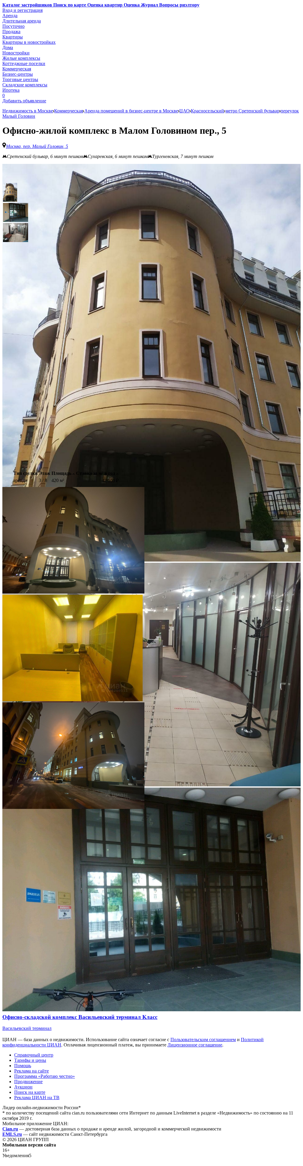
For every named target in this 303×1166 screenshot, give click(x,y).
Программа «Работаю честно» (44, 1076)
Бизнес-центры (17, 74)
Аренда (9, 15)
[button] (10, 192)
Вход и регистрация (22, 10)
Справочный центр (33, 1054)
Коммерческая (16, 68)
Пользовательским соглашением (203, 1039)
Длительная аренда (21, 20)
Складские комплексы (24, 84)
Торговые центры (20, 79)
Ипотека (11, 90)
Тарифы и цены (30, 1060)
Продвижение (28, 1081)
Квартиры (12, 36)
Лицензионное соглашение (194, 1044)
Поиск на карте (29, 1092)
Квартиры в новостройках (29, 42)
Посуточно (13, 26)
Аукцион (23, 1086)
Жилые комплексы (21, 58)
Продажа (11, 31)
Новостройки (16, 52)
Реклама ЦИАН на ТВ (36, 1097)
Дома (7, 47)
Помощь (22, 1065)
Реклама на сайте (31, 1070)
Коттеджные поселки (23, 63)
